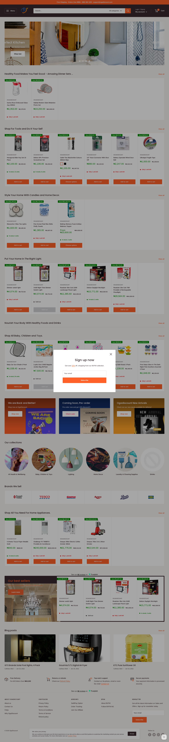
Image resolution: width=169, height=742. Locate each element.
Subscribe (84, 380)
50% (73, 366)
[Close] (111, 354)
